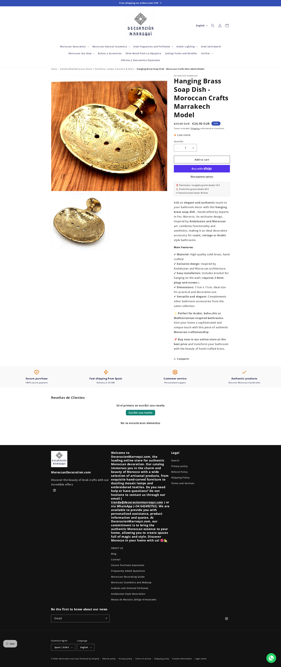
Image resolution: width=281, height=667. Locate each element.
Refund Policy (179, 471)
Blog (113, 553)
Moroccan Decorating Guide (128, 576)
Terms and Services (182, 483)
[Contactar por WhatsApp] (271, 658)
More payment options (202, 176)
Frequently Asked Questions (128, 571)
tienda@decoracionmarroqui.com (137, 502)
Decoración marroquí (69, 659)
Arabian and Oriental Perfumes (129, 588)
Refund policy (109, 658)
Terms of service (143, 658)
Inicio (54, 68)
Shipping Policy (180, 477)
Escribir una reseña (140, 412)
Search (175, 460)
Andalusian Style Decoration (128, 593)
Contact (115, 559)
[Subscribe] (105, 618)
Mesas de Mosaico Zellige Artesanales (133, 599)
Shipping (195, 128)
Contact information (182, 658)
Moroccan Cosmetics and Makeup (131, 582)
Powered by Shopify (89, 659)
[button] (74, 46)
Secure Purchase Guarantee (127, 565)
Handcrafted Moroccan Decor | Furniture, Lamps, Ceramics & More (97, 68)
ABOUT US (117, 548)
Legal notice (200, 658)
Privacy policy (179, 466)
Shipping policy (161, 658)
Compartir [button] (183, 358)
